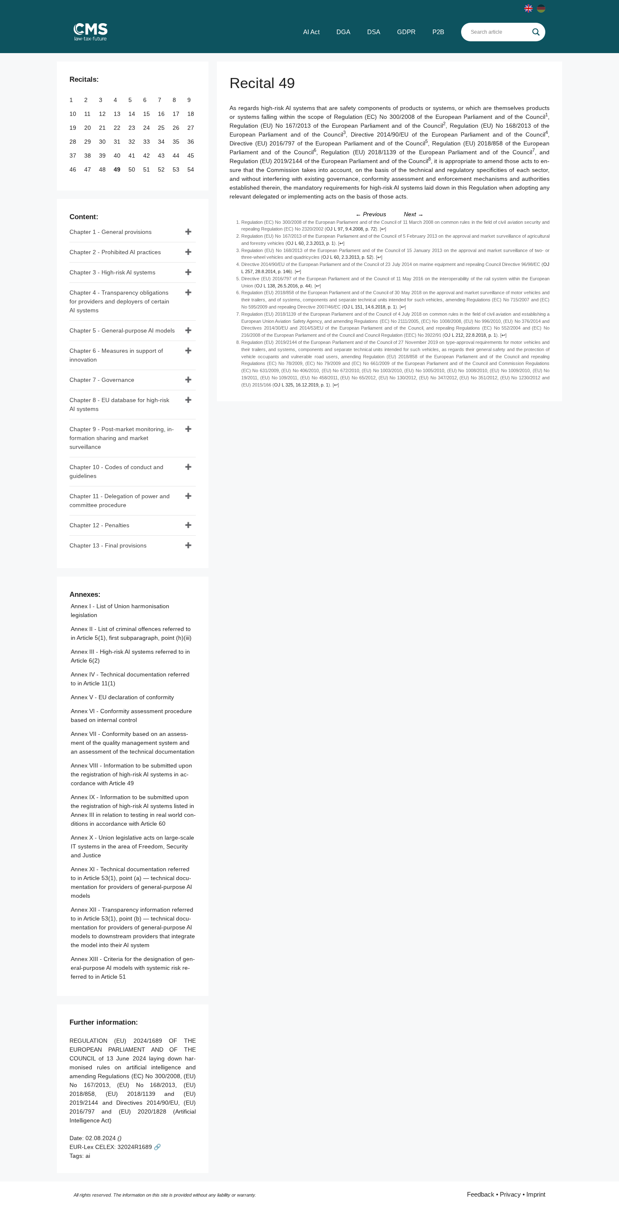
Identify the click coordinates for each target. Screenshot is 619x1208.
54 (191, 169)
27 (191, 127)
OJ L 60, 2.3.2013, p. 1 (310, 243)
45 (191, 155)
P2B (438, 31)
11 (88, 113)
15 (147, 113)
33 (147, 141)
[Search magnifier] (536, 32)
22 (118, 127)
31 (118, 141)
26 (177, 127)
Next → (414, 214)
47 (88, 169)
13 (118, 113)
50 (132, 169)
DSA (373, 31)
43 (162, 155)
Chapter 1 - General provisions (110, 231)
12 (103, 113)
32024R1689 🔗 (139, 1147)
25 (162, 127)
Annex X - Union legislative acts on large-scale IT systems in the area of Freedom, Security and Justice (132, 846)
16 (162, 113)
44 (177, 155)
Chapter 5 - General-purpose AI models (122, 330)
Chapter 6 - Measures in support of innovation (116, 355)
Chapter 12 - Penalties (99, 525)
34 (162, 141)
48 (103, 169)
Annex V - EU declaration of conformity (122, 697)
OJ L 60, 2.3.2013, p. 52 (347, 257)
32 (132, 141)
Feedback (480, 1194)
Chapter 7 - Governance (101, 379)
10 (73, 113)
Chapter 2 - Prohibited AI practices (115, 252)
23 (132, 127)
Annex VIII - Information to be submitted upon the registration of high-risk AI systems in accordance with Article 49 (131, 774)
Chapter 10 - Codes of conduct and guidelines (116, 471)
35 (177, 141)
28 (73, 141)
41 (132, 155)
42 (147, 155)
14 (132, 113)
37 (73, 155)
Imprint (535, 1194)
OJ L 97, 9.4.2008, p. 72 (351, 228)
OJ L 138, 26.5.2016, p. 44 (283, 285)
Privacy (510, 1194)
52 (162, 169)
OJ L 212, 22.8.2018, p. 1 (470, 335)
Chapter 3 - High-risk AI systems (112, 272)
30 (103, 141)
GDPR (406, 31)
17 (177, 113)
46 (73, 169)
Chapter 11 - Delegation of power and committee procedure (119, 500)
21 (103, 127)
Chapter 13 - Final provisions (108, 545)
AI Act (311, 31)
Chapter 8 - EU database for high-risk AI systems (119, 404)
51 (147, 169)
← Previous (370, 214)
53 (177, 169)
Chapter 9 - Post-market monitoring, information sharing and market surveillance (121, 438)
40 (118, 155)
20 (88, 127)
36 (191, 141)
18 (191, 113)
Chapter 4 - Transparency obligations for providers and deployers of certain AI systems (119, 301)
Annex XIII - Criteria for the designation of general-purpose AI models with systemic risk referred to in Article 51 (133, 968)
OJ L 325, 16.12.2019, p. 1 (301, 384)
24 (147, 127)
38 (88, 155)
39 (103, 155)
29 (88, 141)
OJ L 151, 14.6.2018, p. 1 (369, 306)
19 (73, 127)
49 (118, 169)
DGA (343, 31)
